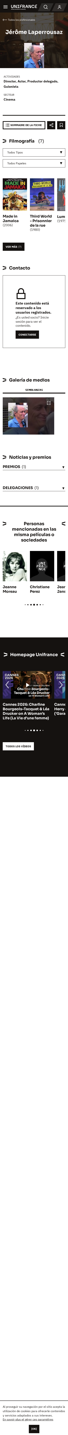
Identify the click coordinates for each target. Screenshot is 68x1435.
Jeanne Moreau (10, 589)
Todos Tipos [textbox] (15, 152)
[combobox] (34, 152)
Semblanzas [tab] (34, 390)
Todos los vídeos (18, 746)
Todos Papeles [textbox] (16, 163)
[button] (49, 403)
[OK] (34, 1428)
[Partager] (51, 125)
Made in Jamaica (11, 218)
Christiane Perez (40, 589)
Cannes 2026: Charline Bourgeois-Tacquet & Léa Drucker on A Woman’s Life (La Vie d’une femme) (26, 711)
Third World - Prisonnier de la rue (41, 221)
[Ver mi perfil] (59, 7)
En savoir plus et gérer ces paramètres (28, 1419)
